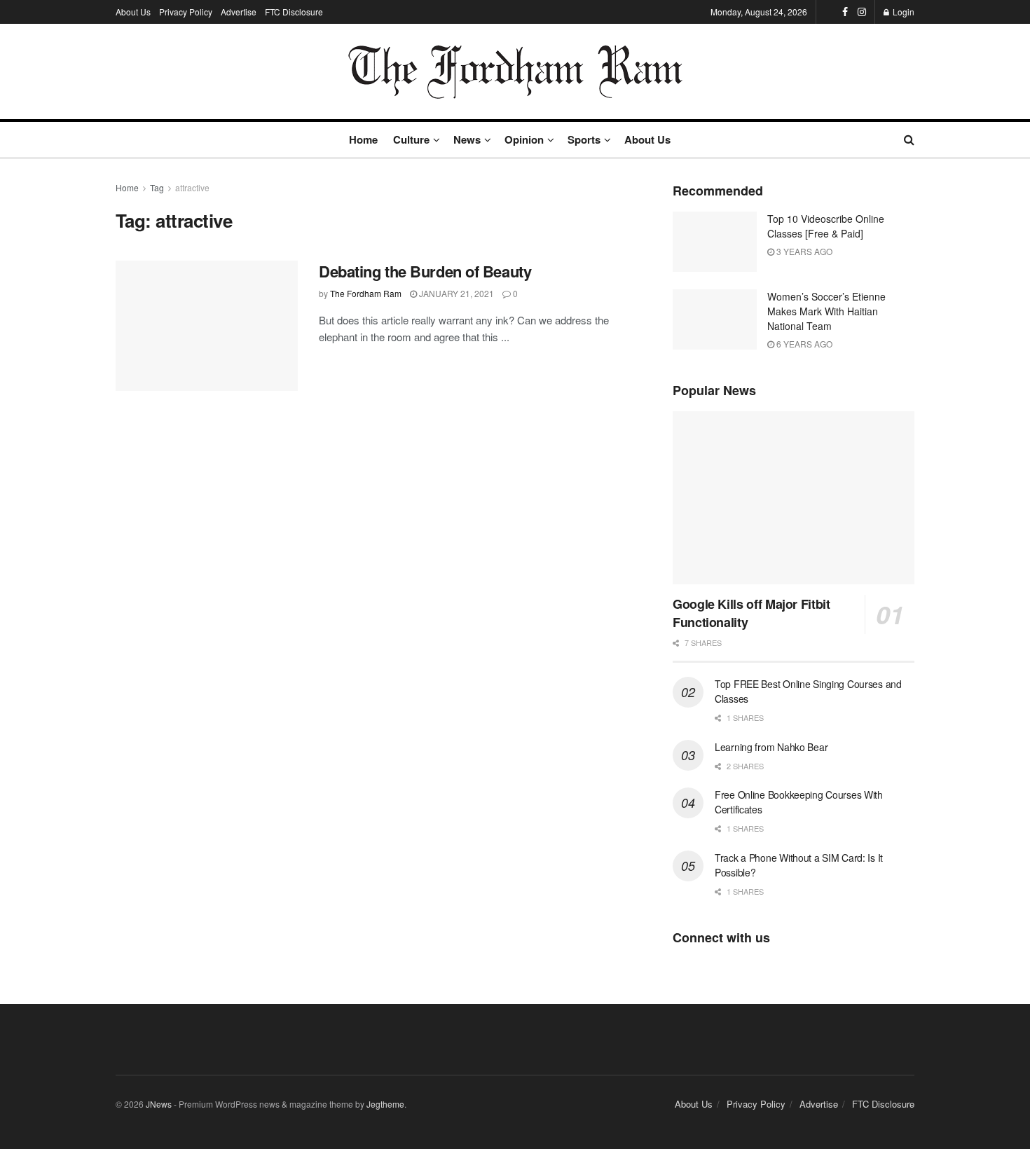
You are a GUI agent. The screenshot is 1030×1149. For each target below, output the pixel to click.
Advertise (238, 12)
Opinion (524, 139)
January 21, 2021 (455, 293)
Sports (584, 139)
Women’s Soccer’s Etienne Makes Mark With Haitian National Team (826, 311)
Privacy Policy (185, 12)
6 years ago (803, 344)
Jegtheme (385, 1104)
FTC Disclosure (294, 12)
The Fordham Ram (365, 293)
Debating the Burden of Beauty (425, 271)
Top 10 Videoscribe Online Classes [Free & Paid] (825, 226)
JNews (159, 1104)
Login (902, 12)
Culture (411, 139)
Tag (157, 187)
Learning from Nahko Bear (771, 747)
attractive (192, 187)
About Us (133, 12)
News (467, 139)
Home (363, 139)
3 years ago (803, 251)
